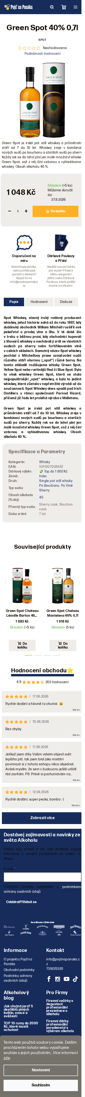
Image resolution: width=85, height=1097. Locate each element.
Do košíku (58, 211)
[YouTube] (66, 979)
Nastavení (41, 1070)
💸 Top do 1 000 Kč (53, 471)
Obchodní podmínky (19, 970)
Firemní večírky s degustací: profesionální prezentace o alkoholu (59, 1007)
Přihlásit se (28, 902)
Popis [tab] (13, 302)
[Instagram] (57, 979)
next (79, 582)
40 (41, 497)
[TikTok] (75, 979)
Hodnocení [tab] (39, 302)
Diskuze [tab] (66, 302)
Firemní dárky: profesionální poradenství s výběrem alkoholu (60, 1026)
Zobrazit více (42, 818)
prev (5, 582)
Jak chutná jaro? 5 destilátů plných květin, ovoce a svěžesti (18, 1011)
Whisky (44, 462)
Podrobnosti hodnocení (42, 54)
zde (7, 1058)
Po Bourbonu (49, 486)
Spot (42, 40)
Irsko (43, 476)
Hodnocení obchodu (39, 670)
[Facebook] (48, 979)
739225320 (54, 969)
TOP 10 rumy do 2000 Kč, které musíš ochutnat (21, 1027)
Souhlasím (41, 1085)
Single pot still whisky (55, 481)
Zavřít (27, 228)
